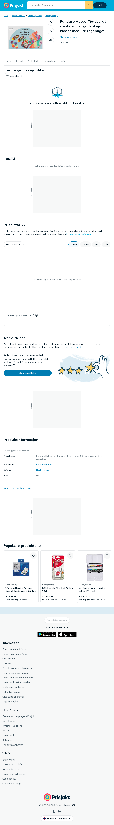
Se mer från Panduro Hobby (17, 488)
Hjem (6, 16)
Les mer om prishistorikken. (79, 234)
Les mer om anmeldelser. (74, 347)
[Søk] (89, 5)
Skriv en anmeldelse (70, 37)
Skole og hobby (35, 16)
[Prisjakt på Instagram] (60, 811)
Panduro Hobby (44, 464)
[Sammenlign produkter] (51, 40)
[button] (51, 22)
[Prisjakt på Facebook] (54, 811)
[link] (21, 576)
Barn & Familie (18, 16)
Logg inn (100, 5)
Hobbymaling (51, 16)
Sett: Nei (64, 42)
